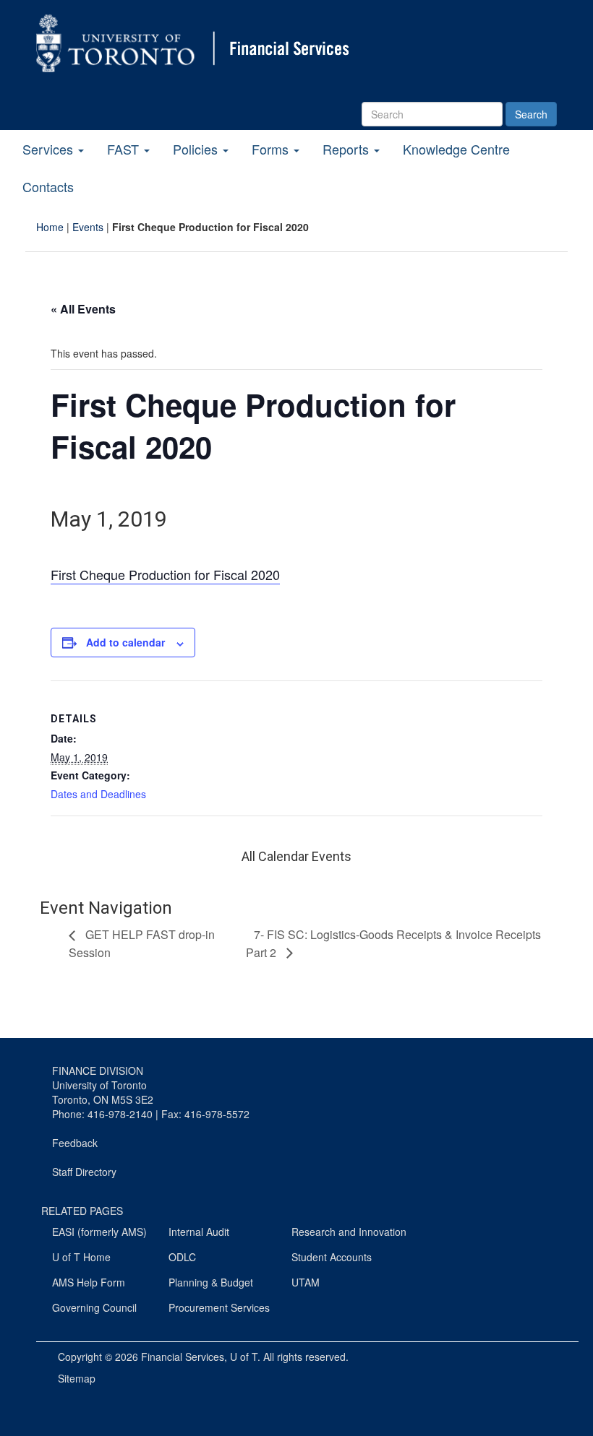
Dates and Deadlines (98, 794)
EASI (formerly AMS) (99, 1231)
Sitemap (76, 1378)
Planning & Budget (210, 1282)
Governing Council (94, 1307)
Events (87, 227)
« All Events (83, 308)
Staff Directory (84, 1171)
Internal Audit (198, 1231)
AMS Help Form (88, 1282)
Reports (347, 148)
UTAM (305, 1282)
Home (50, 227)
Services (49, 148)
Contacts (48, 186)
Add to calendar (125, 642)
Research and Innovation (348, 1231)
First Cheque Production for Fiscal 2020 (165, 574)
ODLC (182, 1257)
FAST (124, 148)
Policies (197, 148)
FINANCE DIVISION (97, 1070)
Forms (272, 148)
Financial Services (182, 1356)
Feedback (75, 1143)
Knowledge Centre (456, 148)
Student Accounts (331, 1257)
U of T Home (81, 1257)
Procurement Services (219, 1307)
